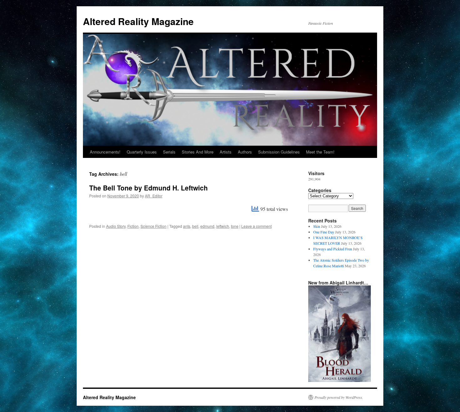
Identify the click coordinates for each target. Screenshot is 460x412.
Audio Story (115, 226)
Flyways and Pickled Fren (332, 248)
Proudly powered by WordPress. (338, 397)
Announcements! (105, 152)
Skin (316, 226)
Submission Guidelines (279, 152)
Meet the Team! (320, 152)
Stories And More (197, 152)
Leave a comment (256, 226)
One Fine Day (323, 231)
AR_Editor (153, 195)
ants (186, 226)
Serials (169, 152)
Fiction (133, 226)
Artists (226, 152)
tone (234, 226)
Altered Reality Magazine (138, 21)
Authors (245, 152)
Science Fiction (153, 226)
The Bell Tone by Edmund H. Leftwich (148, 187)
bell (195, 226)
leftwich (222, 226)
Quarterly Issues (142, 152)
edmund (207, 226)
